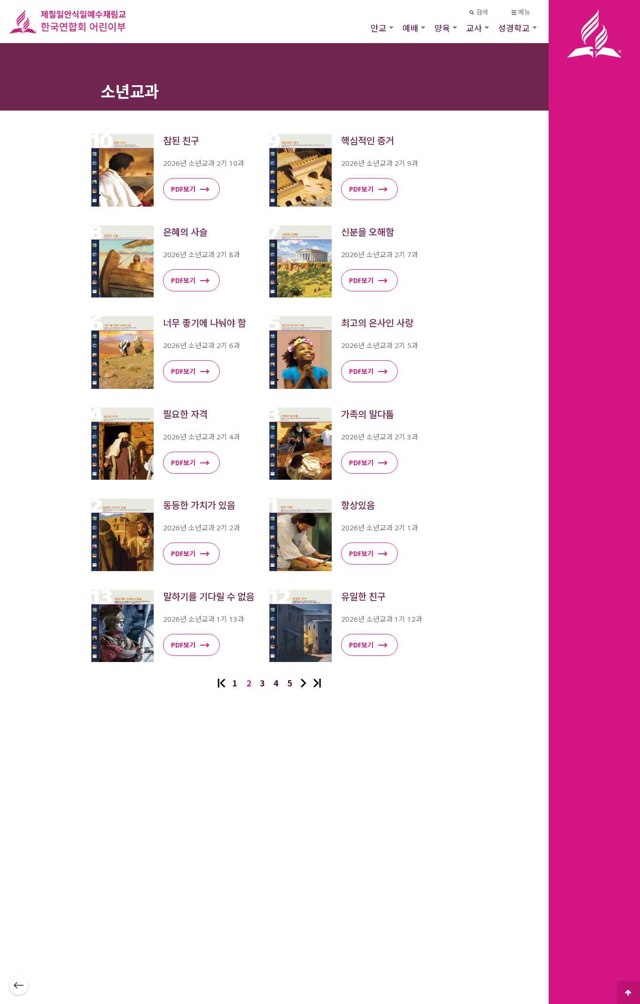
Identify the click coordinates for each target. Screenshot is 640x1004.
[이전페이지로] (18, 985)
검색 (482, 11)
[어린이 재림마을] (79, 21)
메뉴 (524, 11)
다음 (304, 683)
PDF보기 (183, 189)
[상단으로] (628, 992)
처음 (222, 683)
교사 (474, 28)
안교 (379, 28)
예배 (410, 28)
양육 (442, 28)
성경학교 (514, 28)
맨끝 (317, 683)
